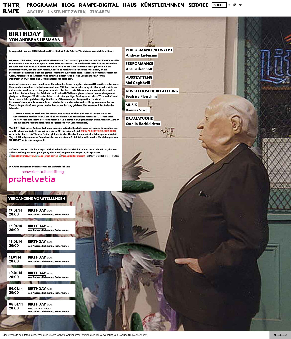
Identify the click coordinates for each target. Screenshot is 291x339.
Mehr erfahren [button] (139, 335)
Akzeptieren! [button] (280, 335)
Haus (130, 5)
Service (198, 5)
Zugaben (100, 12)
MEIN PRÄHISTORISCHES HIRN (98, 130)
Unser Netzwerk (67, 12)
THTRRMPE (11, 8)
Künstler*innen (162, 5)
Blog (68, 5)
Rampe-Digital (99, 5)
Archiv (35, 12)
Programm (42, 5)
